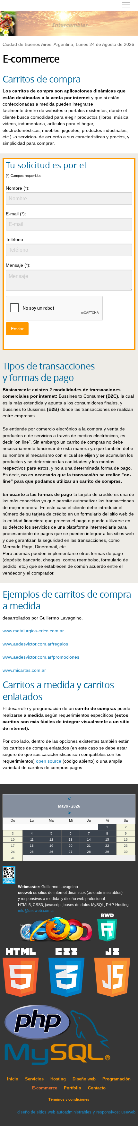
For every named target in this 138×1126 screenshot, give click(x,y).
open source (48, 761)
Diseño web (84, 1079)
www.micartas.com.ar (24, 670)
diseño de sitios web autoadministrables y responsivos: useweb (76, 1112)
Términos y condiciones (68, 1099)
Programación (116, 1079)
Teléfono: (15, 239)
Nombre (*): (18, 188)
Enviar (17, 328)
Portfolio (72, 1088)
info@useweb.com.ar (36, 910)
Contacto (97, 1088)
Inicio (12, 1079)
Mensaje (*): (18, 265)
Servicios (34, 1079)
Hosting (58, 1079)
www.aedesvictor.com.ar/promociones (41, 657)
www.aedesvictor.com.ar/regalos (35, 644)
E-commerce (44, 1088)
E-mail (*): (16, 213)
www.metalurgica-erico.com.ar (33, 630)
